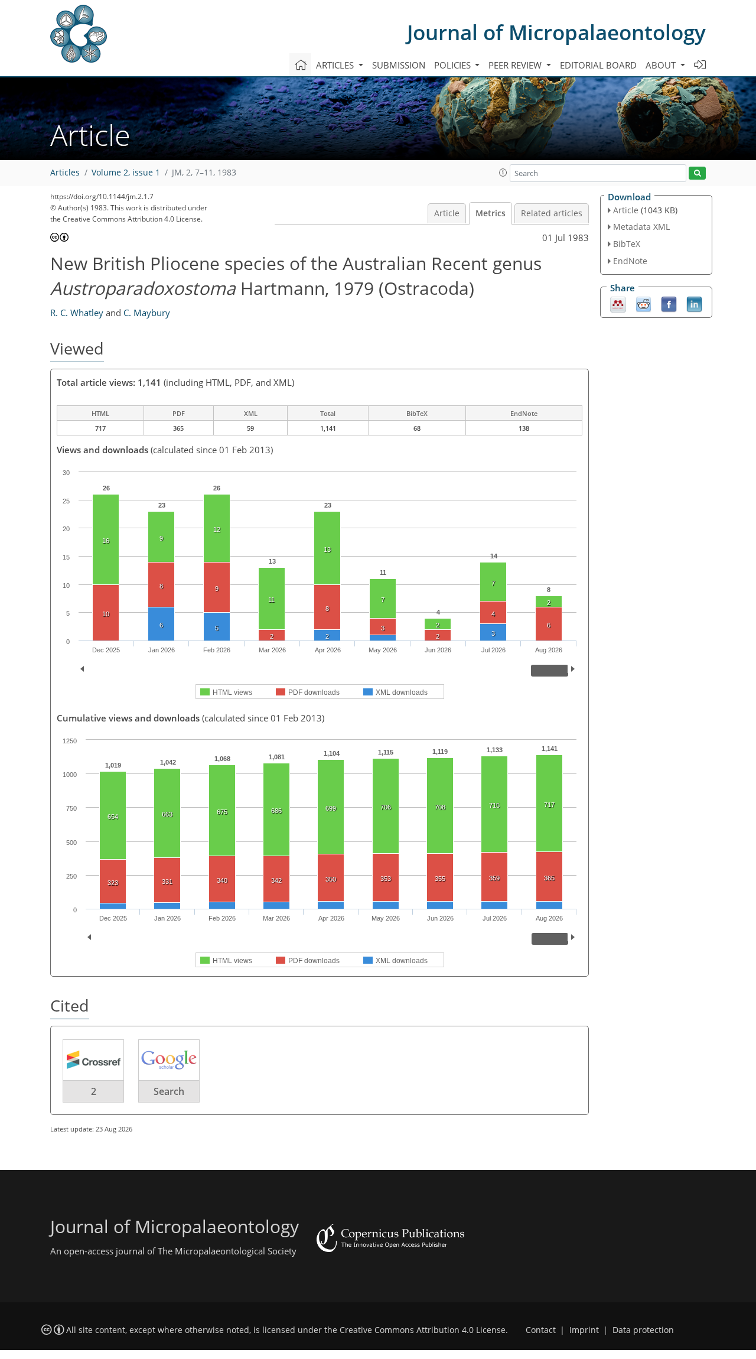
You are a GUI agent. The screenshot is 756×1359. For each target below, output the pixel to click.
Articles (65, 172)
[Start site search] (697, 173)
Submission (398, 65)
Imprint (584, 1330)
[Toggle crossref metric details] (93, 1059)
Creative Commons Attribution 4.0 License (423, 1330)
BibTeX (626, 243)
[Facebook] (669, 303)
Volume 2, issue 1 (126, 172)
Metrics (490, 213)
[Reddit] (643, 303)
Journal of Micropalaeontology (556, 32)
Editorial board (598, 65)
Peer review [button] (516, 65)
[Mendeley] (618, 303)
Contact (541, 1330)
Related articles (551, 213)
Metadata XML (641, 226)
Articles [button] (336, 65)
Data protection (643, 1330)
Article (447, 213)
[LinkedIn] (694, 303)
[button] (503, 172)
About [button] (662, 65)
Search (169, 1091)
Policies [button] (453, 65)
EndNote (630, 260)
